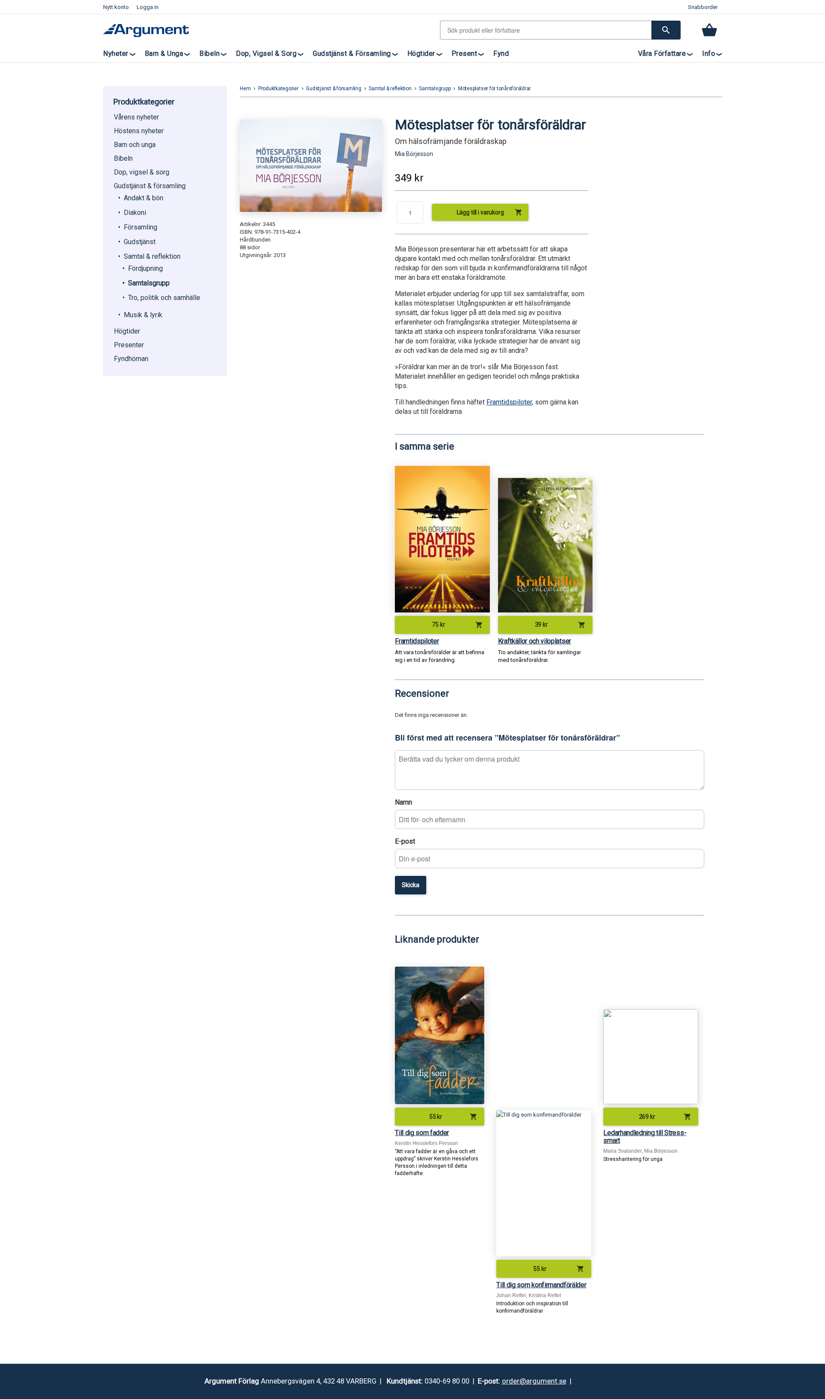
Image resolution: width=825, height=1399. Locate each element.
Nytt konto (116, 7)
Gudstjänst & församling (352, 53)
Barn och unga (135, 145)
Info (708, 53)
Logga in (148, 7)
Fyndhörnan (131, 359)
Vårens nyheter (136, 117)
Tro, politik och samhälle (164, 298)
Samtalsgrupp (149, 283)
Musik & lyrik (143, 315)
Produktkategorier (278, 89)
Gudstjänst (140, 242)
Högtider (421, 53)
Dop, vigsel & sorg (266, 53)
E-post (405, 841)
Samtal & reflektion (152, 256)
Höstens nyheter (139, 131)
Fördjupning (145, 268)
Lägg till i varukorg (490, 212)
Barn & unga (164, 53)
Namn (403, 802)
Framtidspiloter (509, 402)
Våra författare (662, 53)
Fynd (501, 53)
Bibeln (209, 53)
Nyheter (115, 53)
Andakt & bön (143, 198)
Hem (245, 89)
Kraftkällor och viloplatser (534, 641)
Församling (140, 227)
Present (464, 53)
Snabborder (703, 7)
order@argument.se (534, 1381)
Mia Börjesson (414, 153)
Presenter (129, 345)
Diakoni (135, 212)
